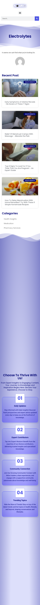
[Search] (37, 18)
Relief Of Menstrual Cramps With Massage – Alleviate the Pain (19, 135)
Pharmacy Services (12, 228)
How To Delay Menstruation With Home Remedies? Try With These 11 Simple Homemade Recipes (20, 202)
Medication (8, 223)
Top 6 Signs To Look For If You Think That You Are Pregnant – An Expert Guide (19, 168)
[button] (20, 12)
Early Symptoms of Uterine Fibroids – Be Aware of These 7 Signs (20, 103)
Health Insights (10, 219)
